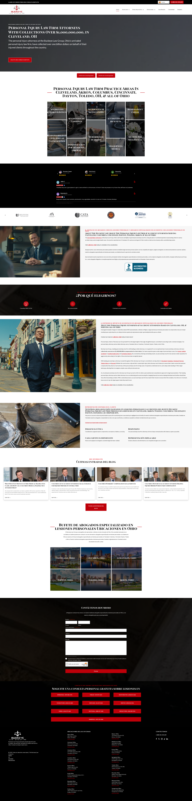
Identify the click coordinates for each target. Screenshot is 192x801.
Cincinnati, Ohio (126, 558)
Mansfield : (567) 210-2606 (96, 719)
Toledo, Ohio (96, 580)
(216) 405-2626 (71, 778)
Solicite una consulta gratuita (86, 75)
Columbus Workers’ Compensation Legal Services (117, 484)
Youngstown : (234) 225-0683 (65, 703)
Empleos (179, 9)
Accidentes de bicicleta (115, 120)
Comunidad (171, 9)
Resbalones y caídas (135, 110)
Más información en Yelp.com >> (64, 203)
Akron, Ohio (127, 580)
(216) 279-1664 (115, 754)
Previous (5, 215)
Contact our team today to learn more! (96, 422)
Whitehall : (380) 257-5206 (96, 711)
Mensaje (67, 639)
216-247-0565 (115, 777)
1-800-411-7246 (92, 245)
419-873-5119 (70, 793)
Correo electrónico (72, 627)
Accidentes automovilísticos (56, 110)
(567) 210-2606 (71, 786)
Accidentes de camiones (76, 120)
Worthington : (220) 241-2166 (127, 694)
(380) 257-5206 (115, 785)
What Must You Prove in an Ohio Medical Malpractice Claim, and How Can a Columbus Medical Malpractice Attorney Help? (25, 486)
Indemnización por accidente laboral (76, 147)
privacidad (10, 758)
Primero (67, 625)
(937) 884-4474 (71, 770)
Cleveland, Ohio (65, 558)
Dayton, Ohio (65, 580)
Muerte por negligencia (135, 138)
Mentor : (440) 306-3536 (127, 703)
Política (10, 755)
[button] (134, 174)
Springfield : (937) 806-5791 (64, 694)
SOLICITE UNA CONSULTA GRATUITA (20, 59)
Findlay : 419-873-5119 (96, 694)
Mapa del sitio (11, 760)
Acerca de (125, 9)
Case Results (161, 9)
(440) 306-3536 (115, 738)
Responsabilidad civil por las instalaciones (56, 138)
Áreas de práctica (137, 9)
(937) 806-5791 (115, 762)
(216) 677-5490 (71, 754)
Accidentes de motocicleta (96, 110)
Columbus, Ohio (96, 558)
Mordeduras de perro (96, 138)
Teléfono (67, 633)
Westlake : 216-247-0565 (96, 703)
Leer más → (8, 497)
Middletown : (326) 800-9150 (127, 711)
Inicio (117, 9)
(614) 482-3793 (71, 762)
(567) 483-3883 (115, 769)
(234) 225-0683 (115, 793)
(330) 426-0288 (71, 739)
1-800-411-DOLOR (177, 2)
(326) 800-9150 (115, 746)
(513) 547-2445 (71, 747)
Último (79, 625)
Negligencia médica (116, 147)
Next (187, 215)
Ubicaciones (150, 9)
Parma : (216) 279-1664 (65, 711)
